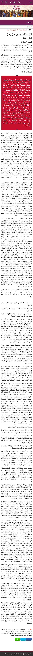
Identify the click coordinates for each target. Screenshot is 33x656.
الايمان (24, 633)
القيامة (27, 629)
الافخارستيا (19, 633)
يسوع (13, 629)
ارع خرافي (22, 629)
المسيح (9, 629)
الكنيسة (13, 633)
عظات (29, 27)
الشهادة (29, 635)
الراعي (24, 635)
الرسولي (29, 631)
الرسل (13, 631)
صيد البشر (23, 631)
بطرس (10, 631)
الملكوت (18, 631)
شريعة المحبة (14, 635)
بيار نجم (20, 635)
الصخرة (9, 633)
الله (3, 629)
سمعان (4, 633)
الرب (5, 629)
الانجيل (17, 629)
